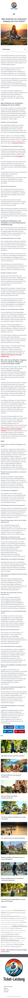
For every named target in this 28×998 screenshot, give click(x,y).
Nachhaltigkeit (20, 924)
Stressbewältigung (10, 940)
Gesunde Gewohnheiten (6, 920)
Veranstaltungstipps (18, 942)
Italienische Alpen (14, 920)
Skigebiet (10, 938)
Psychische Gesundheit (17, 932)
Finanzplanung (23, 916)
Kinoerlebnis (21, 920)
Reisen (6, 988)
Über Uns (6, 990)
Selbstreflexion (17, 936)
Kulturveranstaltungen (12, 922)
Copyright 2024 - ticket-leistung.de (14, 996)
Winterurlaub (19, 944)
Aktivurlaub (22, 912)
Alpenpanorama (7, 914)
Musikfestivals (4, 924)
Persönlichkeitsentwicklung (19, 930)
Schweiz (3, 934)
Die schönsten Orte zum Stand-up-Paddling (13, 838)
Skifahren (4, 938)
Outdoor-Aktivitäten (16, 928)
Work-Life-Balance (6, 946)
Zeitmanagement (16, 946)
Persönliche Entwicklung (7, 930)
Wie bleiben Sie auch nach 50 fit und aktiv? (12, 755)
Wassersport (4, 944)
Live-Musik (22, 922)
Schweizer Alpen (12, 934)
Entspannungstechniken (10, 916)
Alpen (2, 914)
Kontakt (6, 991)
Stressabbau (21, 938)
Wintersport (10, 944)
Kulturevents (3, 922)
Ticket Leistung (8, 986)
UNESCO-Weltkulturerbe (7, 942)
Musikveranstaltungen (12, 924)
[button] (14, 14)
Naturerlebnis (20, 926)
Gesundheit (19, 156)
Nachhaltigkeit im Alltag (6, 926)
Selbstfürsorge (7, 936)
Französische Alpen (8, 918)
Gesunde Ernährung (20, 918)
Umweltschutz (22, 940)
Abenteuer (3, 910)
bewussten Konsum (18, 143)
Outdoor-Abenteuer (5, 928)
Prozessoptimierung (6, 932)
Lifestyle (3, 949)
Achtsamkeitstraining (12, 912)
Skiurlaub (15, 938)
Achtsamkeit (9, 910)
